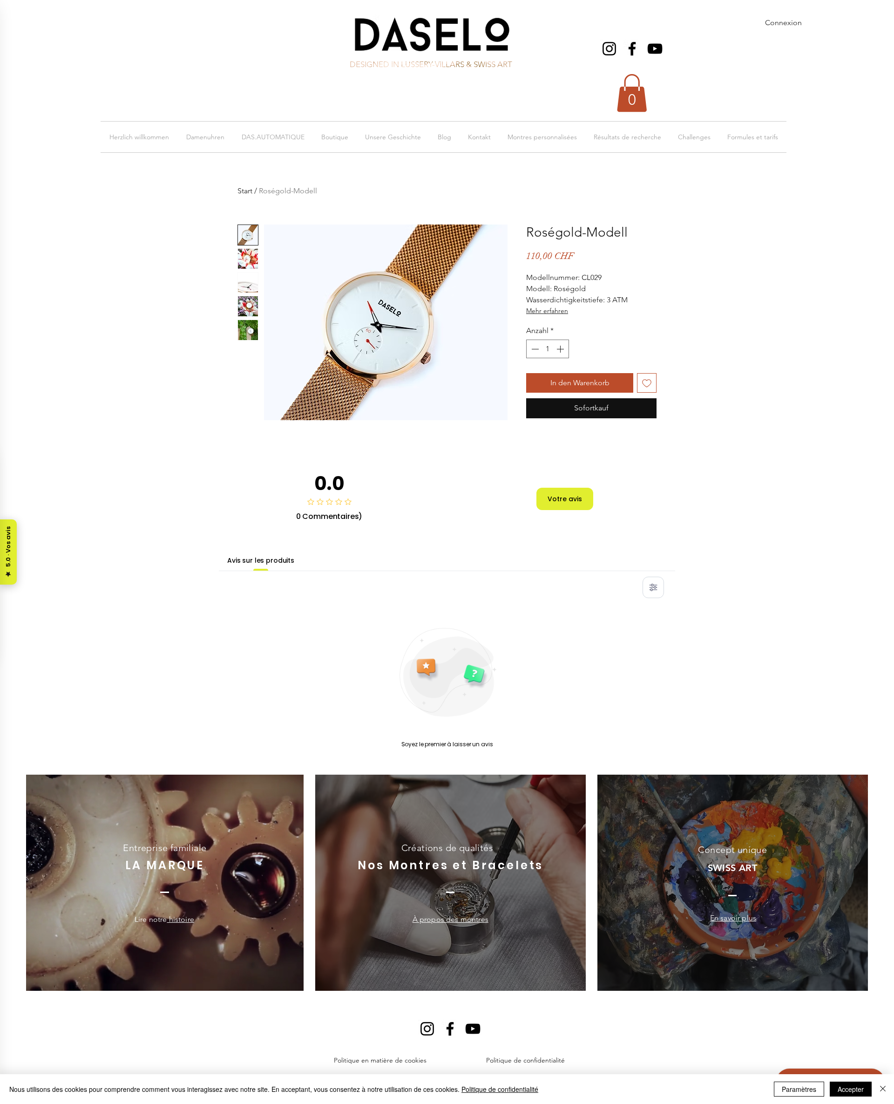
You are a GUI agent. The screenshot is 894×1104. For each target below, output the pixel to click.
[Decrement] (534, 349)
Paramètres (799, 1089)
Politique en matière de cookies (381, 1060)
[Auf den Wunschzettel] (647, 383)
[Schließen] (882, 1089)
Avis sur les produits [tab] (260, 560)
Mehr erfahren (547, 311)
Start (244, 190)
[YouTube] (655, 49)
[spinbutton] (548, 349)
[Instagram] (609, 49)
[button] (632, 93)
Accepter (851, 1089)
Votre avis (565, 499)
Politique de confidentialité (525, 1060)
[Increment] (561, 349)
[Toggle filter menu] (653, 587)
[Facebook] (632, 49)
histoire (180, 919)
